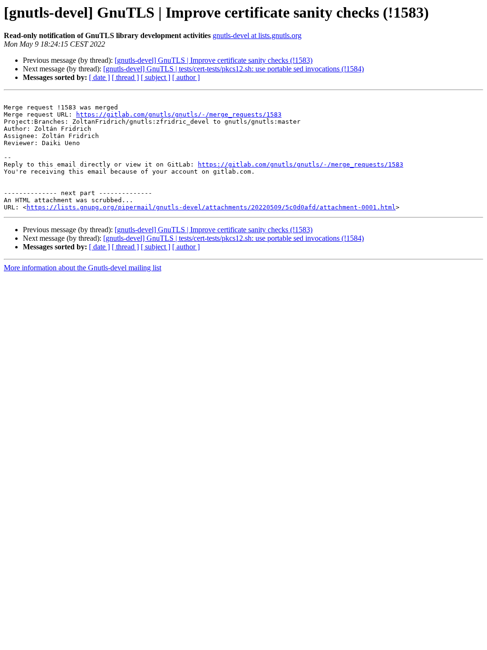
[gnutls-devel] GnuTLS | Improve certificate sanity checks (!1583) (213, 60)
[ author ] (186, 77)
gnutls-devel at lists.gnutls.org (257, 35)
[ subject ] (155, 77)
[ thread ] (125, 77)
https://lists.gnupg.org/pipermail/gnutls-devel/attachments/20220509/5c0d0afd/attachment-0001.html (211, 207)
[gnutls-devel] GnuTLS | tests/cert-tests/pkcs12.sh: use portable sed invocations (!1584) (233, 69)
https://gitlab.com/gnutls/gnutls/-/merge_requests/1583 (179, 114)
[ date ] (99, 77)
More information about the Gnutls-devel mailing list (82, 268)
